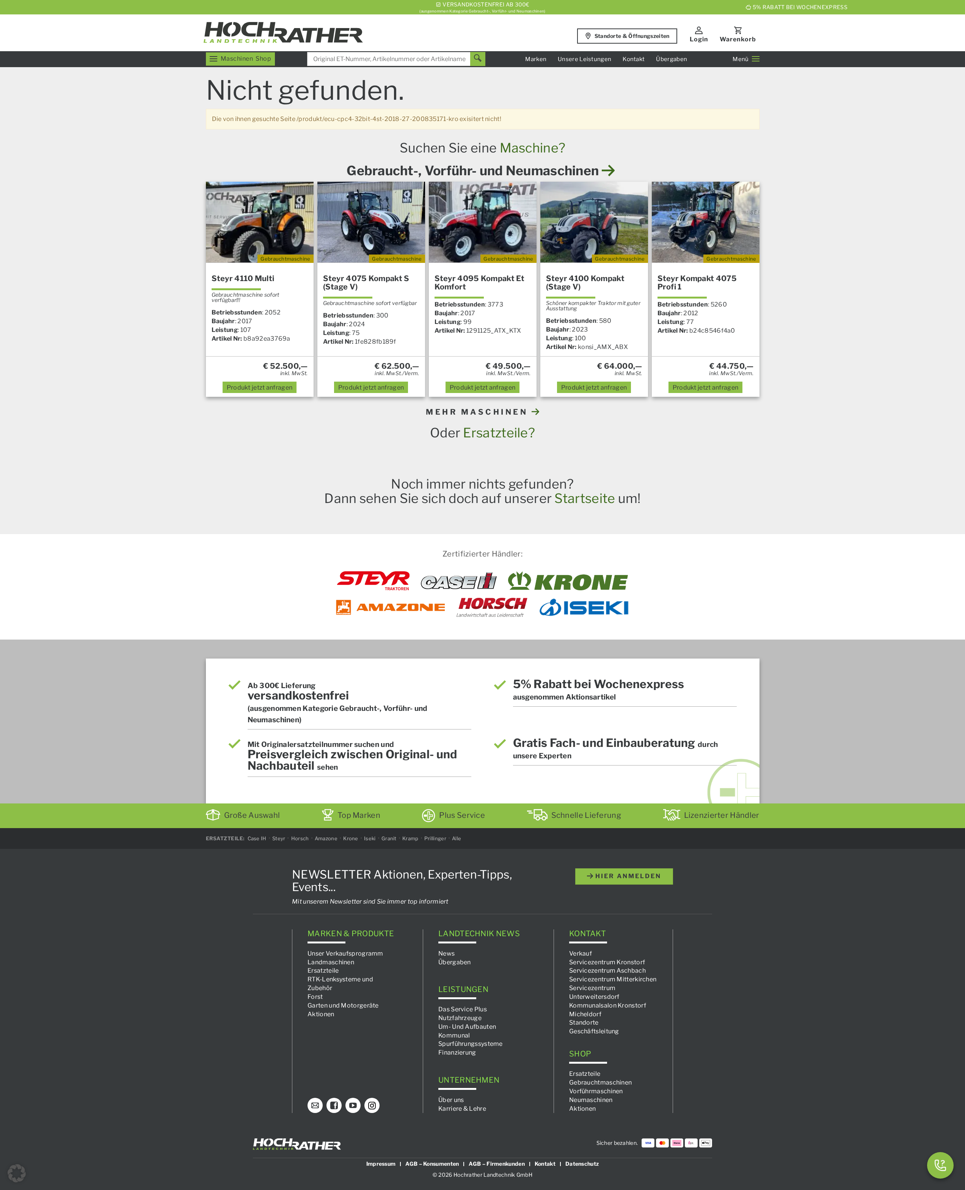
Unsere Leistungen (584, 59)
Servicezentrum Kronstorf (607, 961)
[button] (16, 1173)
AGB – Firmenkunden (496, 1163)
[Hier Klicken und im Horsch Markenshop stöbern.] (492, 607)
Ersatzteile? (499, 432)
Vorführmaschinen (596, 1091)
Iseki (370, 838)
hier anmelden (627, 876)
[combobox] (396, 59)
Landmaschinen (331, 961)
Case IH (257, 838)
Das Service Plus (462, 1009)
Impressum (381, 1163)
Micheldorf (585, 1013)
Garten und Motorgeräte (343, 1005)
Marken (535, 59)
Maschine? (533, 148)
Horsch (300, 838)
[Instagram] (372, 1105)
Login (699, 39)
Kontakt (634, 59)
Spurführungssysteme (470, 1043)
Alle (456, 838)
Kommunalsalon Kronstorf (607, 1005)
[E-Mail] (315, 1105)
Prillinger (435, 838)
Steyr (279, 838)
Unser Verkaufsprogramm (345, 953)
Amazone (326, 838)
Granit (389, 838)
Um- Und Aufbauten (467, 1026)
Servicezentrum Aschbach (607, 970)
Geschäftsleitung (594, 1031)
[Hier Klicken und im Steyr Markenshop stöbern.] (373, 580)
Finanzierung (457, 1052)
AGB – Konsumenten (432, 1163)
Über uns (451, 1099)
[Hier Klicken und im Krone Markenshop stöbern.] (568, 580)
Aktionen (321, 1013)
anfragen (260, 387)
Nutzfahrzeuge (460, 1018)
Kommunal (454, 1035)
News (446, 953)
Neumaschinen (591, 1099)
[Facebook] (334, 1105)
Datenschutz (582, 1163)
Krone (350, 838)
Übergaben (671, 59)
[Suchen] (477, 59)
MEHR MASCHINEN (479, 412)
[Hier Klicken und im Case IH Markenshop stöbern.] (459, 580)
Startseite (584, 498)
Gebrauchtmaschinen (600, 1082)
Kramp (410, 838)
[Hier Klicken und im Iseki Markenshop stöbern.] (584, 607)
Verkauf (580, 953)
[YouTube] (353, 1105)
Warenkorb (738, 39)
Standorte (584, 1022)
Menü (740, 59)
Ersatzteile (323, 970)
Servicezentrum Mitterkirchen (612, 979)
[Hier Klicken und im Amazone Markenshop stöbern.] (390, 607)
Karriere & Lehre (462, 1108)
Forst (315, 996)
